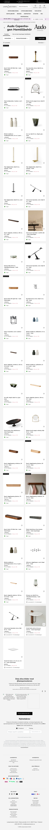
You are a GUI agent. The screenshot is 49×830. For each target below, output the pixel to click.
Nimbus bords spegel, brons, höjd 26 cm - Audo (35, 101)
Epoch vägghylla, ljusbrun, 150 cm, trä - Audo (35, 398)
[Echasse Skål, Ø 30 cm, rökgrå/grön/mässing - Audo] (13, 258)
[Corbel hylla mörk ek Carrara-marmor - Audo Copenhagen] (35, 621)
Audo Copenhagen (20, 22)
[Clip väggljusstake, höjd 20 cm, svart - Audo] (13, 192)
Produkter (6, 34)
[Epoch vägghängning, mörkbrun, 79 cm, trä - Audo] (35, 489)
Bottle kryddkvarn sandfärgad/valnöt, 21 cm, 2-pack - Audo (13, 134)
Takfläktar (38, 11)
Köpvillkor (13, 803)
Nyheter (35, 13)
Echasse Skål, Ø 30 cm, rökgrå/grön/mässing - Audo (11, 266)
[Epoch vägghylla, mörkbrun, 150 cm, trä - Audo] (13, 225)
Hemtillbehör (13, 815)
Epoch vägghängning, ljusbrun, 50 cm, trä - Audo (34, 464)
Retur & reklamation (13, 769)
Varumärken (14, 22)
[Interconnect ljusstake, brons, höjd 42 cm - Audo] (13, 621)
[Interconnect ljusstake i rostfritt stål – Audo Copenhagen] (35, 225)
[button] (22, 64)
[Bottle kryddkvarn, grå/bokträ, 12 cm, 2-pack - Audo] (35, 357)
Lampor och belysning (7, 22)
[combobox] (25, 6)
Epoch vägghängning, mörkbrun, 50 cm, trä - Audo (13, 464)
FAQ (13, 762)
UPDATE (38, 19)
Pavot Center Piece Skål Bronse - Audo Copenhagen (12, 431)
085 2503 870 (13, 760)
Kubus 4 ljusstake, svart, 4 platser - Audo (13, 332)
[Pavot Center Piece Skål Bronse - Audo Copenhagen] (13, 423)
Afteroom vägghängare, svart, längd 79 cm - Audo (35, 563)
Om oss (13, 800)
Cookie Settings (35, 801)
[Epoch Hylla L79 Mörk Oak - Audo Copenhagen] (13, 522)
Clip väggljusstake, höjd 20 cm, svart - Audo (13, 200)
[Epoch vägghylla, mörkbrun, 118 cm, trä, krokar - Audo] (13, 357)
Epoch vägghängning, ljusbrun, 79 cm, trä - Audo (12, 497)
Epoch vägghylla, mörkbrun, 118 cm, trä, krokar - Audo (13, 365)
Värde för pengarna (13, 814)
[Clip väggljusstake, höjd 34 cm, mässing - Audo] (13, 159)
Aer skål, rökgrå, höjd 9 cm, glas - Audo (12, 398)
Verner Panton (13, 812)
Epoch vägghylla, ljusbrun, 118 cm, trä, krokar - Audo (13, 596)
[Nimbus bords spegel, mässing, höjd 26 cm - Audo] (35, 423)
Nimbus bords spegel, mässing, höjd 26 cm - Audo (35, 431)
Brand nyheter (35, 803)
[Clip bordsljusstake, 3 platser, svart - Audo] (13, 94)
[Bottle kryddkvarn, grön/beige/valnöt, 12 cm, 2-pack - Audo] (13, 555)
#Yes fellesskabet (35, 800)
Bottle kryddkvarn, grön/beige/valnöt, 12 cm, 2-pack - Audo (12, 563)
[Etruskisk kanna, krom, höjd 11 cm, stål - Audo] (35, 291)
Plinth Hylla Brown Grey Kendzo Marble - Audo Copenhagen (34, 530)
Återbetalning (13, 771)
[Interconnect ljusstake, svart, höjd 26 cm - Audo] (35, 258)
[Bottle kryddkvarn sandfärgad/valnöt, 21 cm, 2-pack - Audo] (13, 127)
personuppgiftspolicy (24, 747)
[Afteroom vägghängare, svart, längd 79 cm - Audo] (35, 555)
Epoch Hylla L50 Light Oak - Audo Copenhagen (12, 299)
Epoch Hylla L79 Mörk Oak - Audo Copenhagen (12, 530)
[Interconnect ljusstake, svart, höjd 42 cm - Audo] (35, 192)
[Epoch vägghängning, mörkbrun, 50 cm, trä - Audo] (13, 456)
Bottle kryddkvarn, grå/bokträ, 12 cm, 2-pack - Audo (34, 365)
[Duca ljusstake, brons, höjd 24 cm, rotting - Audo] (35, 61)
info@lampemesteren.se (13, 761)
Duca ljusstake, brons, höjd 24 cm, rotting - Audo (34, 68)
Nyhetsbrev (35, 768)
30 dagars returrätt (35, 769)
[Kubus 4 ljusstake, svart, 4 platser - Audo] (13, 324)
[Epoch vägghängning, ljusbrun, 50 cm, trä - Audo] (35, 456)
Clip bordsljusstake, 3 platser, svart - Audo (13, 101)
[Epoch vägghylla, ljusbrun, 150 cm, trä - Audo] (35, 390)
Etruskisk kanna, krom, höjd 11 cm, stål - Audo (35, 299)
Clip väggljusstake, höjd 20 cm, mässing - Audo (34, 167)
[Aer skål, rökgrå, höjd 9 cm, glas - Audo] (13, 390)
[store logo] (10, 6)
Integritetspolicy (13, 804)
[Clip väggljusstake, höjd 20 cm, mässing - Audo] (35, 159)
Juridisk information (13, 801)
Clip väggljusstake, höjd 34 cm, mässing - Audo (12, 167)
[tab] (8, 38)
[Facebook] (9, 794)
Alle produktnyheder (13, 816)
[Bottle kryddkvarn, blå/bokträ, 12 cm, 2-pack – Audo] (35, 324)
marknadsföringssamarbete (36, 805)
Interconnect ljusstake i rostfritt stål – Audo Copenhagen (35, 233)
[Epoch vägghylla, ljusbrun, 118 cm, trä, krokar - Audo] (13, 588)
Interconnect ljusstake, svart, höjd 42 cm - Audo (35, 200)
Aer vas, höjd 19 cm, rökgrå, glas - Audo (34, 134)
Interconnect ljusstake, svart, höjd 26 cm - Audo (35, 266)
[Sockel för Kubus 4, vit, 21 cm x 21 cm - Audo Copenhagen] (13, 653)
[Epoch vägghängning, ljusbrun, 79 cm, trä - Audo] (13, 489)
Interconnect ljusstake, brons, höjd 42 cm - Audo (12, 628)
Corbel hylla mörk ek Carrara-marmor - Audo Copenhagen (33, 628)
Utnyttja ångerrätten (13, 772)
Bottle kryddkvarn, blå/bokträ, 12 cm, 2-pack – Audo (35, 332)
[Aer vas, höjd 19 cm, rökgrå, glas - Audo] (35, 127)
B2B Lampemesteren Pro (35, 804)
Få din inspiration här (23, 713)
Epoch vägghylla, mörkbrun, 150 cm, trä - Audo (13, 233)
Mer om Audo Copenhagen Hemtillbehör (21, 34)
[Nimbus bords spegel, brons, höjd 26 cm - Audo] (35, 94)
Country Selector (13, 805)
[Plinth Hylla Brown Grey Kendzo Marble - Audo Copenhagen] (35, 522)
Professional (25, 16)
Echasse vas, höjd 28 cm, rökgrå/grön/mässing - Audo (33, 596)
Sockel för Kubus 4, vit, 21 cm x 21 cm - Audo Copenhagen (13, 661)
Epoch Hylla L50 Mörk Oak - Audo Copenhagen (12, 68)
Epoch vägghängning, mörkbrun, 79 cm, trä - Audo (35, 497)
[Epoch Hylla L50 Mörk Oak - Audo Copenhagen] (13, 61)
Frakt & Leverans (13, 768)
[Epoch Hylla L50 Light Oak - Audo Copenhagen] (13, 291)
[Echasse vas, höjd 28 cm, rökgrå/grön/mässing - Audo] (35, 588)
